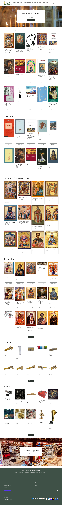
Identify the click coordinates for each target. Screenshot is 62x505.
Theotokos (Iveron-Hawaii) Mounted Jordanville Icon (8, 277)
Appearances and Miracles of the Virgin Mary (19, 51)
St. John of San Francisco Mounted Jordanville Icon (30, 301)
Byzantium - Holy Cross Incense (53, 402)
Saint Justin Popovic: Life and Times (41, 167)
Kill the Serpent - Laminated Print (7, 320)
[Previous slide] (29, 467)
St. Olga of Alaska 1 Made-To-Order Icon (51, 250)
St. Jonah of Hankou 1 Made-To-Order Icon (10, 223)
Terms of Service (34, 485)
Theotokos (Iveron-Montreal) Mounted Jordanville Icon (8, 302)
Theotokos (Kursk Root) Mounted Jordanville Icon (42, 47)
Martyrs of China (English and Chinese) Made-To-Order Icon (24, 222)
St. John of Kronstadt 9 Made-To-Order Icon (37, 227)
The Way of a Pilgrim (30, 95)
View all (31, 336)
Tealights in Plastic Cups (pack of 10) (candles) (52, 355)
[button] (21, 2)
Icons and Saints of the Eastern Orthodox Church (8, 77)
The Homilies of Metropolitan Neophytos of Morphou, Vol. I (53, 50)
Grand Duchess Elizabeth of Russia (8, 104)
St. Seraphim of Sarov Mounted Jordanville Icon (30, 328)
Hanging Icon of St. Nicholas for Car (19, 102)
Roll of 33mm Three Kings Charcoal (8, 399)
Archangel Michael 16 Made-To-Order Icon (37, 199)
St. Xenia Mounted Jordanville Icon (19, 327)
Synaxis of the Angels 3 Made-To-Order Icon (51, 199)
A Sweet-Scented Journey (52, 134)
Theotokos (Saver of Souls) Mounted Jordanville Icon (41, 328)
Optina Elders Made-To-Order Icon (51, 223)
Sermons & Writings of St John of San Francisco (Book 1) (31, 76)
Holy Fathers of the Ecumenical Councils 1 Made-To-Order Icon (10, 249)
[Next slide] (33, 467)
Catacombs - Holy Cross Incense (31, 421)
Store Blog (5, 483)
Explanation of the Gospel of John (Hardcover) (41, 105)
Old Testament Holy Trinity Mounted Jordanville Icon (30, 277)
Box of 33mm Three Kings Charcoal (41, 401)
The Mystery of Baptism (9, 164)
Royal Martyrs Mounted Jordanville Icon (20, 303)
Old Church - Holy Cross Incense (20, 402)
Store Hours (5, 482)
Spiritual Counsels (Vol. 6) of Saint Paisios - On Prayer (20, 137)
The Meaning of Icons (19, 74)
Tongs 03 (28, 401)
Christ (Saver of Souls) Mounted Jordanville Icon (19, 279)
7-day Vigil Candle (19, 357)
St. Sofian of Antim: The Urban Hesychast (53, 165)
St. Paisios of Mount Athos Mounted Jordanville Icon (52, 303)
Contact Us (5, 487)
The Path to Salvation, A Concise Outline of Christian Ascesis (53, 77)
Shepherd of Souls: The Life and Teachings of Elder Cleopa (53, 104)
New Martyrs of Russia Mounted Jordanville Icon (8, 50)
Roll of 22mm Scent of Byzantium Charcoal (53, 426)
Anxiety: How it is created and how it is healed (8, 140)
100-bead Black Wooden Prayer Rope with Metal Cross (31, 49)
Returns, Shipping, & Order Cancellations (38, 482)
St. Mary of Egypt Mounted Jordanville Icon (52, 328)
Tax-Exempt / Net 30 (7, 485)
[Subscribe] (39, 477)
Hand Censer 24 (40, 421)
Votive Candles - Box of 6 (31, 354)
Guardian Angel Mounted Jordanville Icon (52, 279)
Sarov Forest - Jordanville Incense (8, 421)
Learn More (31, 20)
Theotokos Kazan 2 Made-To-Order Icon (23, 198)
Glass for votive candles (42, 351)
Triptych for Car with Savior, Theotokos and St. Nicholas (41, 268)
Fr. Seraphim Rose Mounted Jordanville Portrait (41, 301)
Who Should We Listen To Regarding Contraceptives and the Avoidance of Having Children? (42, 77)
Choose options (9, 283)
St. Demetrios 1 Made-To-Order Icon (37, 250)
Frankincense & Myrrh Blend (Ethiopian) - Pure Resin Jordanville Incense (20, 422)
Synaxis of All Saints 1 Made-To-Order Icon (24, 251)
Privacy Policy (33, 483)
